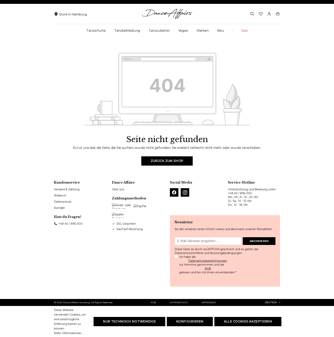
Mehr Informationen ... (69, 333)
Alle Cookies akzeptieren (248, 321)
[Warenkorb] (277, 13)
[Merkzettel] (260, 13)
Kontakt (59, 208)
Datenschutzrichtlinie (189, 253)
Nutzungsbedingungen (226, 253)
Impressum (209, 302)
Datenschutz (63, 201)
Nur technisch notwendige (129, 321)
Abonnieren (259, 241)
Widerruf (60, 195)
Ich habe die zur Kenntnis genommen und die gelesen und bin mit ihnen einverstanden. (207, 264)
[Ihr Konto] (269, 13)
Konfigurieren (189, 321)
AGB (208, 268)
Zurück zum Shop (167, 161)
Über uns (118, 189)
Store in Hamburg (73, 14)
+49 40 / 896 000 (71, 223)
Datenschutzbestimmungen (207, 260)
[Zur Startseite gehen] (167, 14)
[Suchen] (252, 13)
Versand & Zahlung (66, 189)
